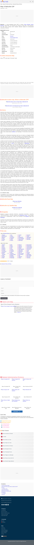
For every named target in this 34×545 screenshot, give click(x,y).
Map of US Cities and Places (7, 4)
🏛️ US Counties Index (5, 425)
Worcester (28, 239)
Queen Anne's (21, 239)
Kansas (11, 249)
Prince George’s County (28, 24)
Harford (11, 240)
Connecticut (4, 251)
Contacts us (3, 527)
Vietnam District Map (4, 515)
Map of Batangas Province (7, 448)
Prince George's (21, 238)
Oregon (20, 257)
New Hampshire (21, 249)
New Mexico (21, 251)
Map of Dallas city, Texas (7, 439)
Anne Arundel (4, 236)
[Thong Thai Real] (4, 1)
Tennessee (29, 249)
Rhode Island (29, 245)
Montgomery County (23, 215)
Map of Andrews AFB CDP (27, 386)
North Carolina (21, 253)
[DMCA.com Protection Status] (4, 536)
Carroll (3, 240)
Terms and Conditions (4, 530)
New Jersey (21, 250)
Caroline (3, 239)
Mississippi (12, 257)
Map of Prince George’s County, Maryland (10, 304)
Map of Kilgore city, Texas (7, 442)
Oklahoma (20, 256)
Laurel (12, 143)
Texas (28, 250)
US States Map (3, 510)
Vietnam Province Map (4, 514)
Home (1, 4)
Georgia (3, 256)
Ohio (19, 255)
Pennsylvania (29, 244)
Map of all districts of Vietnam (8, 433)
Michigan (11, 255)
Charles (11, 236)
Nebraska (20, 246)
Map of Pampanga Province (7, 451)
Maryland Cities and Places (17, 4)
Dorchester (12, 237)
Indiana (11, 246)
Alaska (3, 245)
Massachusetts (13, 254)
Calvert (3, 238)
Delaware (3, 252)
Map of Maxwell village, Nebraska (8, 461)
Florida (3, 255)
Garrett (11, 239)
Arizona (3, 246)
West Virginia (29, 255)
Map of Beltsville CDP (28, 396)
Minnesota (12, 256)
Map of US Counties (4, 511)
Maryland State (6, 233)
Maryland (2, 25)
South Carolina (29, 246)
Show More (15, 411)
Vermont (28, 252)
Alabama (3, 244)
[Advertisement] (17, 16)
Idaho (11, 244)
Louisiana (12, 251)
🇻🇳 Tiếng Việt (3, 522)
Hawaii (3, 257)
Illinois (11, 245)
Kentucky (12, 250)
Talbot (28, 236)
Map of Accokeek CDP (6, 386)
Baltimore (14, 131)
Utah (28, 251)
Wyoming (28, 257)
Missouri (20, 244)
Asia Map (4, 436)
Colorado (3, 250)
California (3, 249)
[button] (30, 1)
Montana (20, 245)
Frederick (12, 238)
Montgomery (21, 237)
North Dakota (21, 254)
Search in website (3, 532)
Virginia (28, 253)
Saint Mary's (21, 240)
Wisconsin (29, 256)
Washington (2, 217)
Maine (11, 252)
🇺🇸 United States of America (5, 422)
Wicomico (28, 238)
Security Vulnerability (4, 531)
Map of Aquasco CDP (6, 396)
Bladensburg (27, 143)
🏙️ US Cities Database (5, 427)
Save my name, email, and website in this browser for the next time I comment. (15, 295)
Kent (19, 236)
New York (20, 252)
